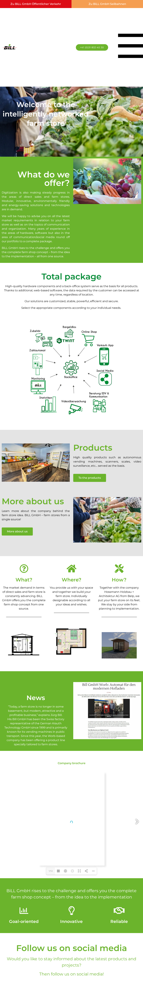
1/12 (51, 871)
